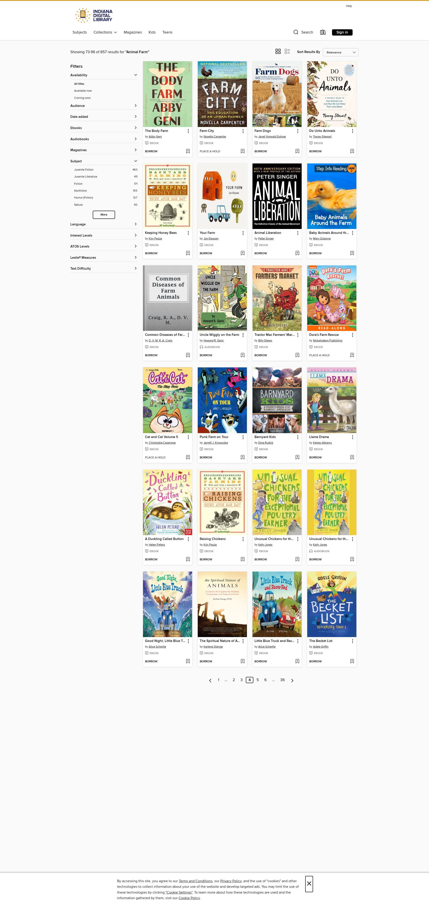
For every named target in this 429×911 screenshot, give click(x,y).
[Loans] (323, 33)
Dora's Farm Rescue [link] (324, 335)
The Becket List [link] (320, 641)
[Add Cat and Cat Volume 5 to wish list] (188, 458)
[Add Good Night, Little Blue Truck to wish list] (188, 662)
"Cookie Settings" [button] (179, 892)
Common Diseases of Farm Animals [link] (165, 335)
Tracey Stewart (322, 136)
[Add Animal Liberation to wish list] (297, 253)
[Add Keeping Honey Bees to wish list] (188, 253)
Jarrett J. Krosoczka (216, 443)
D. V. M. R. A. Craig (160, 340)
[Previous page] (210, 680)
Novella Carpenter (215, 136)
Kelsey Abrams (322, 443)
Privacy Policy (231, 881)
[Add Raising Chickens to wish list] (242, 560)
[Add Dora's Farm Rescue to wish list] (352, 355)
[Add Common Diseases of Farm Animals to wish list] (188, 355)
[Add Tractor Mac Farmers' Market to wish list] (297, 355)
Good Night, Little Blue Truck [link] (165, 641)
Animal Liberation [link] (267, 233)
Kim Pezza (155, 238)
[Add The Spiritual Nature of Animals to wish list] (242, 662)
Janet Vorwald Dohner (272, 136)
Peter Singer (266, 238)
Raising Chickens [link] (213, 539)
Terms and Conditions (195, 881)
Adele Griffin (320, 646)
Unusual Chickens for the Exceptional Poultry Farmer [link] (274, 539)
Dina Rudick (265, 443)
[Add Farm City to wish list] (242, 152)
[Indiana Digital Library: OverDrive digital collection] (94, 15)
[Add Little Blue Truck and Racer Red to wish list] (297, 662)
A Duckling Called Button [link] (164, 539)
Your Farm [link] (207, 233)
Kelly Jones (265, 545)
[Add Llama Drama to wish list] (352, 458)
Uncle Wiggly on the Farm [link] (219, 335)
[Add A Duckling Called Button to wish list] (188, 560)
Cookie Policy (189, 898)
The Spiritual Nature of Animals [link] (220, 641)
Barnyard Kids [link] (265, 437)
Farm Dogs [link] (262, 131)
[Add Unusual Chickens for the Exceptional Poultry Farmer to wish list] (297, 560)
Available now (83, 91)
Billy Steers (265, 340)
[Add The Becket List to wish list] (352, 662)
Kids (152, 32)
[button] (302, 33)
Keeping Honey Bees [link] (161, 233)
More (104, 215)
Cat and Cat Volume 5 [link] (161, 437)
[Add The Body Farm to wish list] (188, 152)
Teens (167, 32)
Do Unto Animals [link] (322, 131)
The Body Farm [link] (156, 131)
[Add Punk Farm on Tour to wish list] (242, 458)
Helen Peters (157, 545)
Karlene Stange (213, 646)
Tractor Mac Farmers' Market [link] (274, 335)
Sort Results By (308, 52)
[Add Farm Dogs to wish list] (297, 152)
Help (349, 6)
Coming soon (82, 98)
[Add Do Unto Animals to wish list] (352, 152)
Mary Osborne (322, 238)
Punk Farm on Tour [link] (214, 437)
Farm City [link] (207, 131)
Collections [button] (104, 32)
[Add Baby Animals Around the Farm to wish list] (352, 253)
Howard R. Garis (214, 340)
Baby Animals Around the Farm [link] (329, 233)
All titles (79, 84)
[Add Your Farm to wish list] (242, 253)
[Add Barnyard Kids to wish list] (297, 458)
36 (282, 680)
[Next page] (292, 680)
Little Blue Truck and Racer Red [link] (274, 641)
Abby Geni (155, 136)
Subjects (80, 32)
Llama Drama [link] (319, 437)
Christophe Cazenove (162, 443)
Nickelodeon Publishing (327, 340)
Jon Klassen (211, 238)
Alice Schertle (157, 646)
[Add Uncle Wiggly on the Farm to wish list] (242, 355)
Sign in (342, 32)
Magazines (133, 32)
